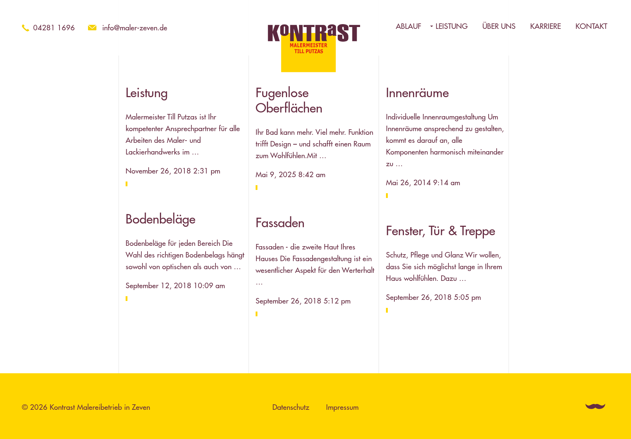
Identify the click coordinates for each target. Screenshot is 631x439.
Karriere (545, 26)
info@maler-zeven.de (134, 27)
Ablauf (408, 26)
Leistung (452, 26)
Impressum (342, 407)
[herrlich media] (596, 406)
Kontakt (591, 26)
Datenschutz (290, 407)
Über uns (499, 26)
